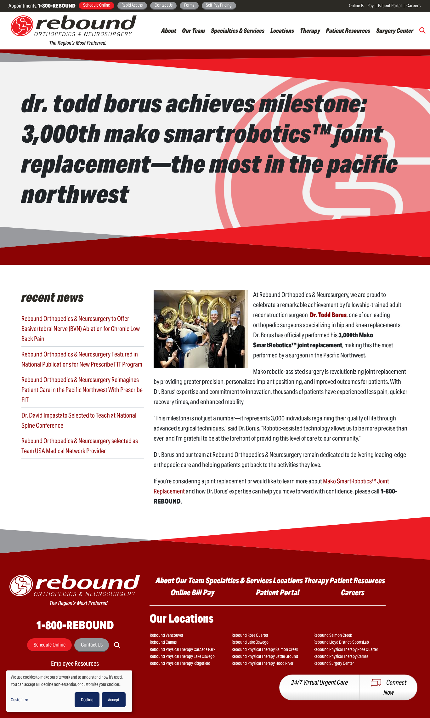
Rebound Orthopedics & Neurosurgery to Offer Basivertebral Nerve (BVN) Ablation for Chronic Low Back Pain (80, 329)
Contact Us (164, 5)
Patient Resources (348, 30)
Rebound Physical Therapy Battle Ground (265, 656)
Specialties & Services (237, 30)
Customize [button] (19, 700)
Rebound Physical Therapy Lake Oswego (182, 656)
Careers (413, 6)
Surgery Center (394, 30)
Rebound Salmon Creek (333, 635)
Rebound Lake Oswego (250, 642)
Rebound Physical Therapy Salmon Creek (265, 649)
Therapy (310, 30)
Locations (282, 30)
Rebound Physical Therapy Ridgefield (180, 663)
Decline (87, 700)
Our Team (193, 30)
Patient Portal (390, 6)
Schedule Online (96, 5)
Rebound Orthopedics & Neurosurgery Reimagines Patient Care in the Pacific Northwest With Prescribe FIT (82, 390)
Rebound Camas (163, 642)
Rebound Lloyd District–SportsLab (341, 642)
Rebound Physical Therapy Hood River (262, 663)
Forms (189, 5)
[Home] (74, 30)
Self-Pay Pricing (219, 5)
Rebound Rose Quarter (250, 635)
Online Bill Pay (361, 6)
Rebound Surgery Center (334, 663)
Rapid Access (132, 5)
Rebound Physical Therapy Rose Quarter (346, 649)
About (168, 30)
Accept (113, 700)
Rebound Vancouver (166, 635)
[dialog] (69, 691)
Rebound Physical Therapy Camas (341, 656)
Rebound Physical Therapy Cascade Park (182, 649)
